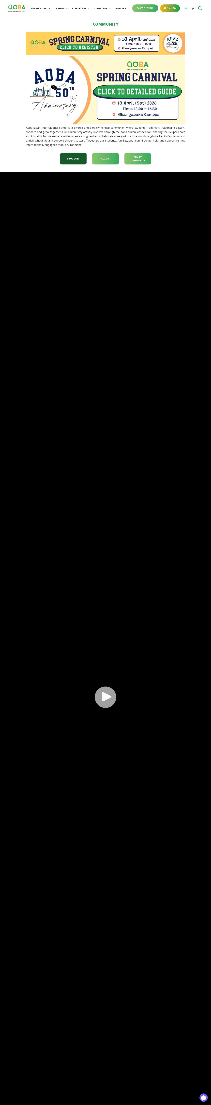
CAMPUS (59, 8)
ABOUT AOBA (39, 8)
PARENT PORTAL (145, 8)
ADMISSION (100, 8)
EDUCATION (79, 8)
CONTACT (120, 8)
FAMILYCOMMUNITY (137, 159)
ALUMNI (105, 158)
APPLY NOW (170, 8)
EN (186, 8)
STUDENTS (73, 158)
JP (193, 8)
